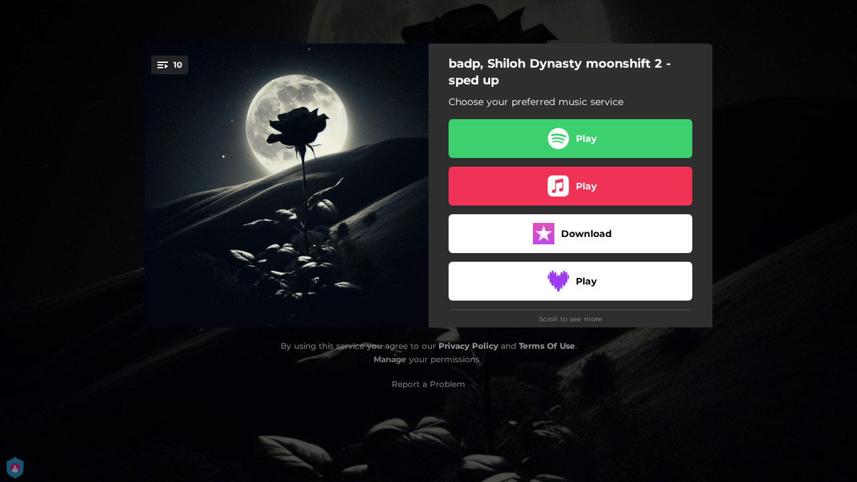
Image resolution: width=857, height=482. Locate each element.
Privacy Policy (468, 346)
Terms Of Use (547, 346)
